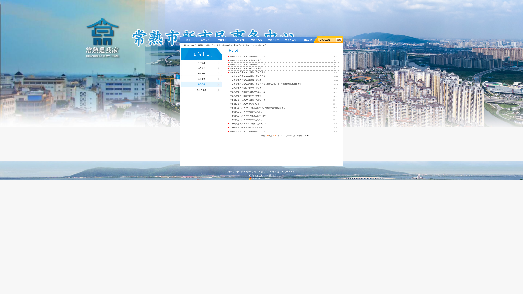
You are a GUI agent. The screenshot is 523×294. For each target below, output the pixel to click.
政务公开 (205, 40)
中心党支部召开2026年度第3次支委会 (245, 88)
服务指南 (239, 40)
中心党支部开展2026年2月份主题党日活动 (246, 92)
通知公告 (201, 74)
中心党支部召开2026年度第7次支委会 (245, 68)
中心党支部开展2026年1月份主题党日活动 (246, 100)
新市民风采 (256, 40)
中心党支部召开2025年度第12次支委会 (245, 112)
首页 (188, 40)
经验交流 (201, 79)
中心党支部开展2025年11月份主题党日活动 (247, 116)
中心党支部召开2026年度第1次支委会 (245, 104)
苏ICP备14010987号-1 (288, 172)
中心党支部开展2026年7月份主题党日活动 (246, 64)
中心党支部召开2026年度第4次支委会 (245, 80)
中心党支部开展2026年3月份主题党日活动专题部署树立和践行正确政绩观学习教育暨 (265, 84)
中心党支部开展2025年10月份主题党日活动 (247, 124)
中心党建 (201, 84)
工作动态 (201, 63)
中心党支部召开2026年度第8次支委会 (245, 60)
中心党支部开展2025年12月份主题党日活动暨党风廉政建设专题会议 (257, 108)
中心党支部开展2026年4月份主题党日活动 (246, 76)
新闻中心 (222, 40)
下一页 (285, 136)
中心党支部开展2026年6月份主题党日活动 (246, 72)
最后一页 (291, 136)
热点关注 (201, 68)
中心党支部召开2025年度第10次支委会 (245, 128)
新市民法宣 (290, 40)
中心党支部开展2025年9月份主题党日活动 (246, 132)
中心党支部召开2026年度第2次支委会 (245, 96)
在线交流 (307, 40)
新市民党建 (201, 90)
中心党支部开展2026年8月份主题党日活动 (246, 57)
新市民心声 (273, 40)
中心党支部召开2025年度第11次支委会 (245, 120)
